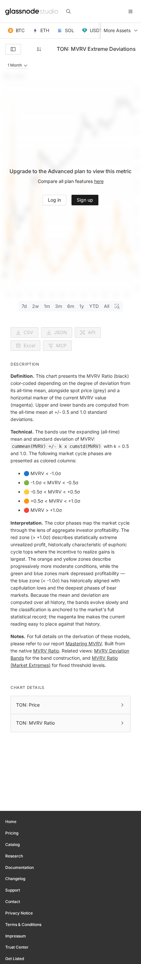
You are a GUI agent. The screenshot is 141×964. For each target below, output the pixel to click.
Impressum (15, 936)
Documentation (19, 867)
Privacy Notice (19, 913)
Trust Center (17, 947)
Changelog (15, 878)
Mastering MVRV (84, 643)
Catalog (12, 844)
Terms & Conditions (23, 924)
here (99, 181)
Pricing (11, 833)
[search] (68, 11)
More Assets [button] (117, 30)
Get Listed (14, 958)
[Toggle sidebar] (13, 49)
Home (10, 821)
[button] (16, 31)
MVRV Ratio (46, 650)
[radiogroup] (70, 306)
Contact (12, 901)
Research (14, 856)
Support (12, 890)
